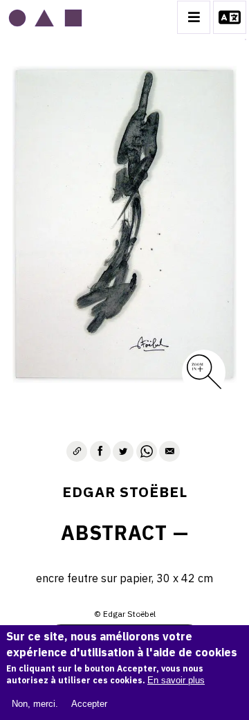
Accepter (89, 704)
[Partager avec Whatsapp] (146, 451)
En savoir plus (176, 680)
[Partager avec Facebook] (100, 451)
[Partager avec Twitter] (123, 451)
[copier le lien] (76, 451)
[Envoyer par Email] (169, 451)
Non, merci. (35, 704)
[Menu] (193, 17)
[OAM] (45, 17)
